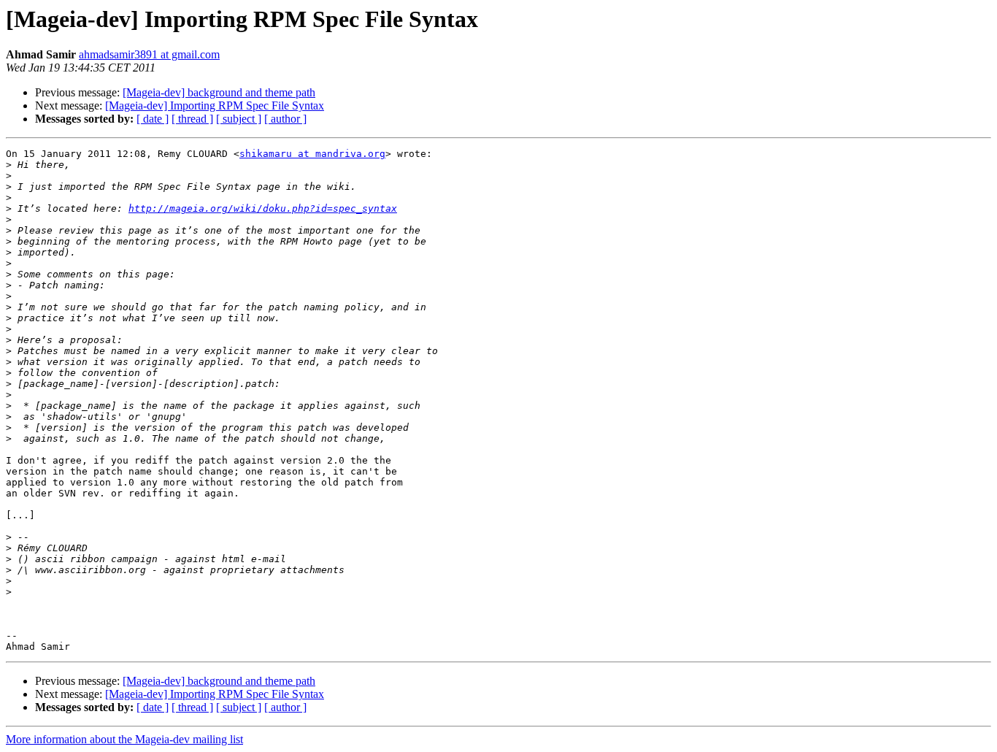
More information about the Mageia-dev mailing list (124, 739)
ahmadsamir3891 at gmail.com (149, 54)
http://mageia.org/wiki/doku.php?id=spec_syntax (262, 208)
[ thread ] (192, 118)
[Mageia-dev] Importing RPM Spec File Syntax (214, 105)
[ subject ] (238, 118)
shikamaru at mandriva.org (312, 153)
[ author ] (285, 118)
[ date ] (152, 118)
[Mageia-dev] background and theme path (219, 92)
